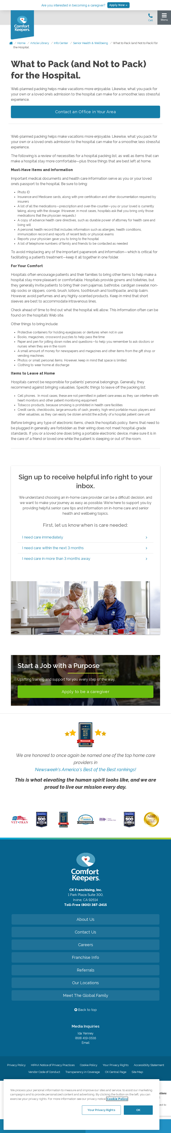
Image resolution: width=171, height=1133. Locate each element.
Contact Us (85, 932)
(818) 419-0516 (85, 1038)
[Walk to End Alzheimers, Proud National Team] (107, 820)
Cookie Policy (88, 1065)
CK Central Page (115, 1072)
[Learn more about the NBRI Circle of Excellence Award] (151, 826)
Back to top (87, 1010)
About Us (85, 919)
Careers (85, 944)
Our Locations (85, 982)
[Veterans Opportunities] (19, 824)
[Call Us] (150, 18)
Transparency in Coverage (82, 1072)
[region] (81, 1104)
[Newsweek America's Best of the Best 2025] (63, 826)
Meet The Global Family (85, 995)
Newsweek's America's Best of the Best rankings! (85, 769)
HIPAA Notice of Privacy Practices (53, 1065)
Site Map (137, 1072)
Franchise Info (85, 957)
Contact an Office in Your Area (85, 111)
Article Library (39, 43)
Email (86, 1042)
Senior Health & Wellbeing (90, 43)
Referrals (85, 970)
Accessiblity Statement (149, 1065)
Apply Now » (118, 5)
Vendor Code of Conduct (44, 1072)
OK (138, 1110)
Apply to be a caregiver (86, 691)
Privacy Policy (16, 1065)
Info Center (61, 43)
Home (21, 43)
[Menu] (164, 18)
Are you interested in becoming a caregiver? (73, 5)
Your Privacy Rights (115, 1065)
